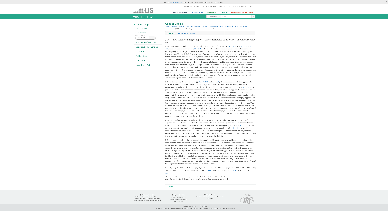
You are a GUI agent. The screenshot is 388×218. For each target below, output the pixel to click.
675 (219, 170)
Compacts (140, 60)
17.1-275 (215, 82)
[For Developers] (211, 198)
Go (152, 38)
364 (209, 170)
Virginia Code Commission (178, 197)
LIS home (232, 6)
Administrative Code (145, 42)
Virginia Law (223, 12)
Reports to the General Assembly (242, 12)
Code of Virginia (143, 24)
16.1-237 (232, 46)
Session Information (180, 12)
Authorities (141, 56)
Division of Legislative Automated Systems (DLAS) (217, 208)
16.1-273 (243, 46)
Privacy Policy (222, 6)
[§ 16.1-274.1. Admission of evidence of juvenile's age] (174, 33)
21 (245, 170)
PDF (187, 33)
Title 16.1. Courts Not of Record (189, 26)
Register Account (242, 6)
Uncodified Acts (143, 65)
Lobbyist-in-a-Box (194, 206)
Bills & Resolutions (197, 12)
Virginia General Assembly (192, 6)
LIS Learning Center (175, 2)
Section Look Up (140, 35)
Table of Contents (171, 26)
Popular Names (141, 28)
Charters (139, 51)
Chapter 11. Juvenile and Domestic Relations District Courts (221, 26)
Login (252, 6)
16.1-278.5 (198, 49)
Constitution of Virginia (146, 46)
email (193, 33)
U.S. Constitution (178, 201)
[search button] (253, 16)
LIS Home (185, 206)
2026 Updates (140, 32)
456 (234, 170)
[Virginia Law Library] (160, 200)
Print (181, 33)
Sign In (233, 208)
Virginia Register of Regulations (178, 199)
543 (166, 173)
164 (230, 170)
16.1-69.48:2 (203, 82)
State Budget (211, 12)
